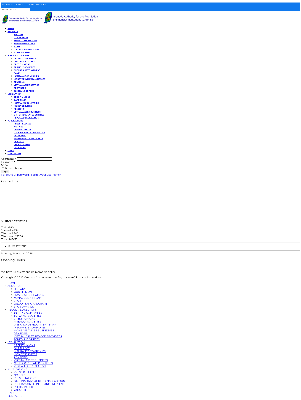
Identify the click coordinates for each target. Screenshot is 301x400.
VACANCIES (20, 147)
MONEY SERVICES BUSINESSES (29, 79)
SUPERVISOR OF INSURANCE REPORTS (39, 384)
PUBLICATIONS (15, 121)
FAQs (20, 4)
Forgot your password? (16, 174)
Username (8, 158)
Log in (5, 171)
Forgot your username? (46, 174)
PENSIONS (19, 82)
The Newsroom (8, 4)
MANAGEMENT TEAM (24, 43)
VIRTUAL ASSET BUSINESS (27, 112)
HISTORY (18, 34)
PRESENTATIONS (22, 130)
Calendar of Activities (35, 4)
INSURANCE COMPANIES (26, 76)
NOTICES (18, 127)
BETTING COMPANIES (25, 58)
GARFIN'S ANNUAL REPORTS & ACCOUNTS (41, 381)
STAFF (17, 46)
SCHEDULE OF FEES (24, 91)
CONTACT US (14, 153)
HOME (11, 28)
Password (8, 162)
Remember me (14, 168)
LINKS (11, 150)
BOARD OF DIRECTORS (25, 40)
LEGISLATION (14, 94)
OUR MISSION (21, 37)
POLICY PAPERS (22, 144)
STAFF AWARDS (22, 52)
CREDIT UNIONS (22, 64)
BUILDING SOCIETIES (24, 61)
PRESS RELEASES (22, 124)
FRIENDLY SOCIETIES (24, 67)
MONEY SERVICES (23, 106)
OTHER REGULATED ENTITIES (29, 115)
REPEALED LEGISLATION (26, 118)
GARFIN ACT (20, 100)
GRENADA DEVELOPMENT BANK (35, 324)
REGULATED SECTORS (19, 55)
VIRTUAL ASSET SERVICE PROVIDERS (38, 336)
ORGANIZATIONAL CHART (27, 49)
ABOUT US (13, 31)
